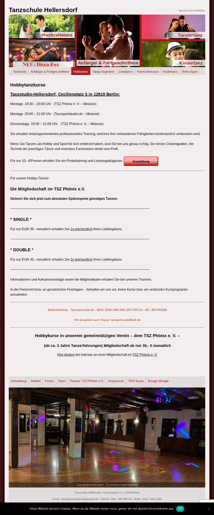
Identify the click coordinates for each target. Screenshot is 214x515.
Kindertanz (170, 71)
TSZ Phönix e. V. (144, 354)
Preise (49, 381)
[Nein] (209, 509)
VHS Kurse (136, 381)
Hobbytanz (80, 71)
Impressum (116, 381)
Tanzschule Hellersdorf (43, 9)
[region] (107, 438)
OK (180, 508)
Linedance (126, 71)
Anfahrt (36, 381)
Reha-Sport (190, 71)
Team (62, 381)
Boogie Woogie (158, 381)
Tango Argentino (103, 71)
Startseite (19, 71)
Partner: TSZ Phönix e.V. (87, 381)
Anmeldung (18, 381)
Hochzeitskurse (148, 71)
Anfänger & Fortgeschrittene (50, 71)
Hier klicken (66, 354)
